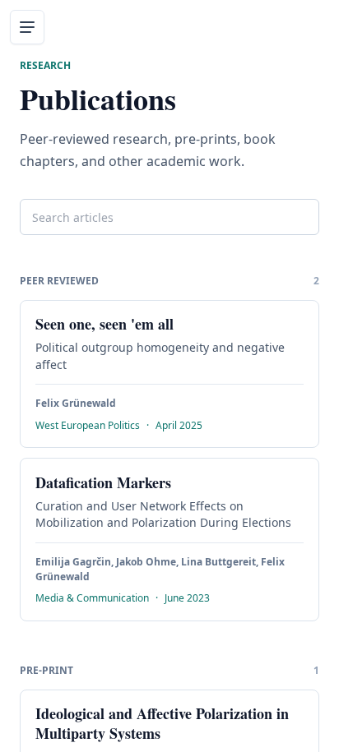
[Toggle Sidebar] (27, 27)
